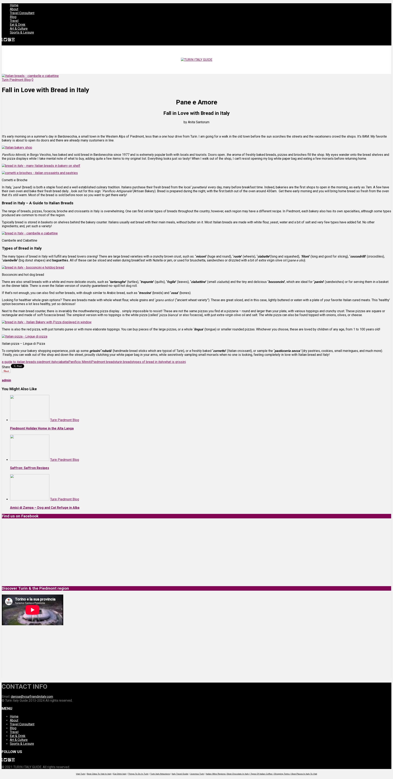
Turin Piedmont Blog (16, 80)
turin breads (124, 362)
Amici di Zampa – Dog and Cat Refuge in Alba (44, 508)
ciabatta (62, 362)
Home (14, 5)
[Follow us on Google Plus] (9, 40)
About (14, 9)
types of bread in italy (148, 362)
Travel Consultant (22, 13)
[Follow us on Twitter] (5, 40)
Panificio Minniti (79, 362)
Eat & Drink (17, 25)
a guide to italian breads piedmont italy (29, 362)
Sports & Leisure (22, 32)
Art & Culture (19, 29)
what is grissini (175, 362)
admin (6, 380)
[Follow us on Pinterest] (13, 40)
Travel (14, 21)
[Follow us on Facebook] (2, 40)
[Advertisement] (32, 651)
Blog (13, 17)
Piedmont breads (103, 362)
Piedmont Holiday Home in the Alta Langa (42, 428)
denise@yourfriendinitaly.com (32, 697)
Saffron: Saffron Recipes (29, 468)
